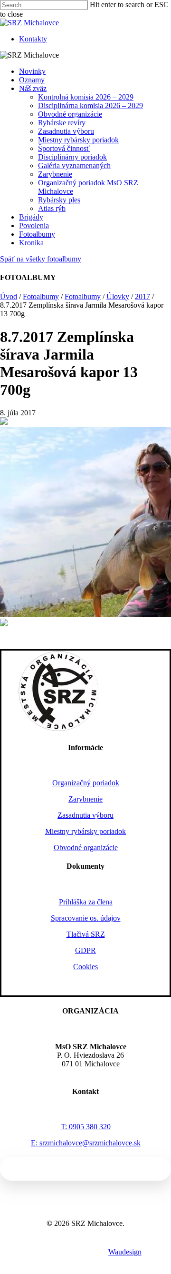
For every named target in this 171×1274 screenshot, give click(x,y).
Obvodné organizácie (70, 114)
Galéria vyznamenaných (74, 165)
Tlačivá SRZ (85, 934)
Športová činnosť (64, 148)
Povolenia (34, 225)
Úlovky (117, 296)
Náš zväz (33, 88)
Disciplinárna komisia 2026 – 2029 (90, 105)
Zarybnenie (55, 174)
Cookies (85, 967)
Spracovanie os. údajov (86, 918)
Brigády (31, 217)
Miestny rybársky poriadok (78, 140)
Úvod (8, 296)
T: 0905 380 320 (86, 1127)
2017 (142, 296)
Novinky (32, 71)
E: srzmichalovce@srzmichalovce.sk (86, 1143)
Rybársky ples (59, 200)
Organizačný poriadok (85, 783)
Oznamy (32, 80)
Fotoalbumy (37, 234)
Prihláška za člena (86, 902)
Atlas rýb (52, 208)
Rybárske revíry (62, 123)
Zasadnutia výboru (66, 131)
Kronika (31, 243)
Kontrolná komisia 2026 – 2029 (85, 97)
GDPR (85, 950)
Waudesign (125, 1252)
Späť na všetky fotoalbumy (40, 259)
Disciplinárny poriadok (72, 157)
